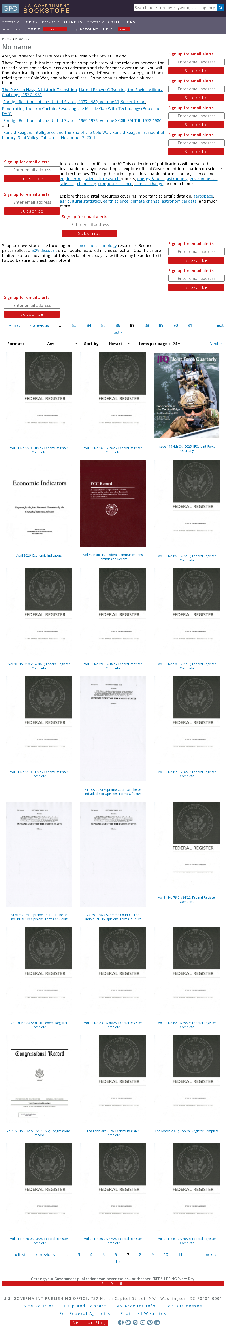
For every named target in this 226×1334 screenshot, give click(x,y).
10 (166, 1254)
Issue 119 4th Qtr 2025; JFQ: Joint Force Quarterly (186, 448)
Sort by (92, 343)
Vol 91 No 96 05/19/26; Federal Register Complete (113, 450)
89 (161, 325)
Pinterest (150, 1322)
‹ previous (39, 325)
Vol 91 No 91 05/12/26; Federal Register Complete (39, 774)
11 (180, 1254)
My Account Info (136, 1306)
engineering (71, 178)
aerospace (203, 196)
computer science (115, 183)
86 (118, 325)
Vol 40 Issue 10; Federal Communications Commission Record (113, 557)
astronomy (177, 178)
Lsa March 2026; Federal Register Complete (187, 1131)
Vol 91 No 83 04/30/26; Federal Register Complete (113, 1025)
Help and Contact (85, 1306)
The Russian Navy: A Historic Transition (39, 89)
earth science (115, 201)
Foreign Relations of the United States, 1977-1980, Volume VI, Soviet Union (74, 101)
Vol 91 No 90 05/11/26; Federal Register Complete (187, 666)
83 (74, 325)
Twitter (128, 1322)
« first (14, 325)
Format (15, 343)
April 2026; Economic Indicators (39, 555)
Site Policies (39, 1306)
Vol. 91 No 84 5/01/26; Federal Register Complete (39, 1025)
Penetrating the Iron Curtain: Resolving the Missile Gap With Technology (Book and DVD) (81, 111)
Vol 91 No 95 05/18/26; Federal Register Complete (39, 450)
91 (190, 325)
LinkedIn (157, 1322)
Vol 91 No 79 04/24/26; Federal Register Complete (187, 899)
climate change (148, 183)
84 (89, 325)
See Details (113, 1283)
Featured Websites (144, 1313)
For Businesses (184, 1306)
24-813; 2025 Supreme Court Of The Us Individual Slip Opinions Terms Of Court (39, 917)
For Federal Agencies (85, 1313)
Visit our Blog (89, 1322)
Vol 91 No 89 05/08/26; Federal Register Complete (113, 666)
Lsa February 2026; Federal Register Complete (113, 1133)
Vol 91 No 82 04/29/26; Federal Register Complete (187, 1025)
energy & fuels (151, 178)
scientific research (103, 178)
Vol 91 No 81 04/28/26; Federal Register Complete (187, 1241)
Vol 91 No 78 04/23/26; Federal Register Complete (39, 1241)
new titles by (33, 29)
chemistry (86, 183)
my (86, 29)
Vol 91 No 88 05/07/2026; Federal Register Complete (39, 666)
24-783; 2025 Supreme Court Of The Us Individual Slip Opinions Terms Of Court (112, 791)
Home (7, 38)
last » (118, 332)
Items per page (153, 343)
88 (147, 325)
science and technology (94, 245)
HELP (108, 29)
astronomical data (179, 201)
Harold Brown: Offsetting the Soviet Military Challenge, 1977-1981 (82, 92)
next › (211, 1254)
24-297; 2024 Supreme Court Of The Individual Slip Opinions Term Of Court (113, 917)
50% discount (44, 250)
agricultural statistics (80, 201)
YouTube (142, 1322)
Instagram (135, 1322)
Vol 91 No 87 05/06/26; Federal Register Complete (187, 774)
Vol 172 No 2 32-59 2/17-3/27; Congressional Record (39, 1133)
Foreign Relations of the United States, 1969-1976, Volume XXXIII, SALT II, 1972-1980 (82, 120)
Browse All (20, 22)
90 (175, 325)
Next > (215, 343)
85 (103, 325)
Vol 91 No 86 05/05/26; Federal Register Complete (187, 558)
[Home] (37, 11)
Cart (124, 29)
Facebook (121, 1322)
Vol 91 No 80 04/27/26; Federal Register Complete (113, 1241)
